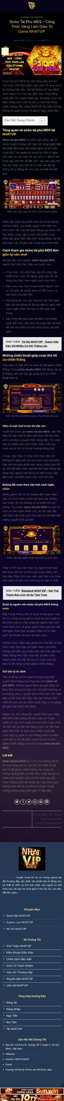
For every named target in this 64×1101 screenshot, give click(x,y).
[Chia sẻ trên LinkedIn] (47, 802)
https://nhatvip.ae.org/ (28, 1053)
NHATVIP (36, 761)
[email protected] (22, 1064)
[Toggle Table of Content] (40, 121)
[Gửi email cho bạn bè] (35, 802)
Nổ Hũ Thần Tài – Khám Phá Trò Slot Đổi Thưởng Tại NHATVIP (47, 819)
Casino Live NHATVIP (32, 17)
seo (48, 40)
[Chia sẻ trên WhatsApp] (17, 802)
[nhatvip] (32, 6)
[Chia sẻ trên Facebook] (23, 802)
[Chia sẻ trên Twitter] (29, 802)
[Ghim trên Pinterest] (41, 802)
